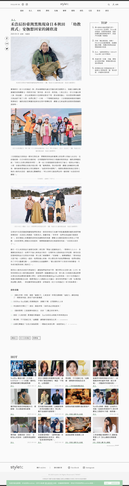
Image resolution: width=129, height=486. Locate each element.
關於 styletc (41, 468)
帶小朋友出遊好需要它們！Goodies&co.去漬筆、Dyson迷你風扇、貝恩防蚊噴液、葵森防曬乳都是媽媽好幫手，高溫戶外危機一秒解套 (105, 32)
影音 (98, 10)
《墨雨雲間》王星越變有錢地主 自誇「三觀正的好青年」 (36, 310)
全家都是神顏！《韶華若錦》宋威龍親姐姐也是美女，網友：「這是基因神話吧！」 (50, 437)
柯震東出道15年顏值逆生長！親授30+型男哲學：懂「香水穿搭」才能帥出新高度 (106, 70)
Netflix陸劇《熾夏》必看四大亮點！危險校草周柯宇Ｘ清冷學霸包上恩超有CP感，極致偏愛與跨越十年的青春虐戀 (105, 408)
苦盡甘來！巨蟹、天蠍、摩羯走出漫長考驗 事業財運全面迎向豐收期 (105, 61)
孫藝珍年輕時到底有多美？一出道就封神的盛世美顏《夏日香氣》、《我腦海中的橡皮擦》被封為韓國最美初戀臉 (105, 380)
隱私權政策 (49, 483)
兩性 (81, 10)
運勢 (73, 10)
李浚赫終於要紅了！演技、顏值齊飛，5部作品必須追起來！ (37, 306)
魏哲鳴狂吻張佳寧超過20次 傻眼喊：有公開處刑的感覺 (23, 407)
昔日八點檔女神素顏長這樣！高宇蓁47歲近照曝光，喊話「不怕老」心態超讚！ (51, 380)
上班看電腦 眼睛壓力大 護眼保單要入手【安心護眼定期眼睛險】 (105, 437)
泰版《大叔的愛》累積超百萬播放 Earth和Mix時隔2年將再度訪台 (40, 315)
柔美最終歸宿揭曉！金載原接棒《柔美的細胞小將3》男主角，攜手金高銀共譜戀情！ (50, 408)
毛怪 (90, 10)
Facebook (75, 468)
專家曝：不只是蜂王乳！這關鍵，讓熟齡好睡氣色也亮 (77, 379)
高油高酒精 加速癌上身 (74, 434)
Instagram (90, 468)
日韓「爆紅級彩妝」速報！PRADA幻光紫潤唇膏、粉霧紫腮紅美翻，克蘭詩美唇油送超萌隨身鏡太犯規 (106, 44)
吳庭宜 (27, 34)
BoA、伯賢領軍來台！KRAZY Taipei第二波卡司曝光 (106, 53)
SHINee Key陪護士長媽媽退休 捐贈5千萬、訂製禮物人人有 (38, 301)
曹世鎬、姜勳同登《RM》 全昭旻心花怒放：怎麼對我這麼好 (23, 435)
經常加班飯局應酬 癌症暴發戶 (77, 406)
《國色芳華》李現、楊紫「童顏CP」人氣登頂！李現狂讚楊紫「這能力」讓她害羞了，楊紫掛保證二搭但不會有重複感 (46, 296)
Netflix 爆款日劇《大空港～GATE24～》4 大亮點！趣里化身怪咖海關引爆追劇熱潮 (23, 380)
